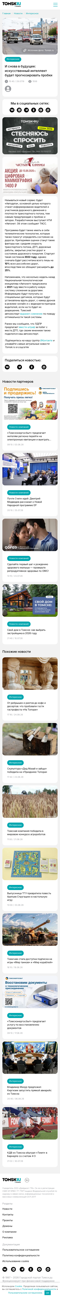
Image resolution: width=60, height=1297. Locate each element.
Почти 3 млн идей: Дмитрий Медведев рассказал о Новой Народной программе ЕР (24, 502)
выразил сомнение (31, 313)
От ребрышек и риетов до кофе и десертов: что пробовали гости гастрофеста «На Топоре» (26, 706)
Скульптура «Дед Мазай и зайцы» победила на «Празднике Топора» (27, 770)
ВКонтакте (46, 340)
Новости (18, 13)
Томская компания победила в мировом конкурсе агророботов (26, 832)
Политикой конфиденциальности (39, 1289)
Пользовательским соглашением (25, 1293)
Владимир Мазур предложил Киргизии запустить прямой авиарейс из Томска (29, 1090)
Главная (6, 13)
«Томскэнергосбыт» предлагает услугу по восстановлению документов (26, 1024)
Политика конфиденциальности (21, 1255)
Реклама (7, 1237)
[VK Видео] (19, 110)
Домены (7, 1225)
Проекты (7, 1220)
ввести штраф (27, 327)
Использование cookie (15, 1261)
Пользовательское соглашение (20, 1249)
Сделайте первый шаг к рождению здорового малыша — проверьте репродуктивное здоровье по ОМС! (28, 567)
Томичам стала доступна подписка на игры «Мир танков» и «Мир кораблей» (30, 960)
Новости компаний (19, 427)
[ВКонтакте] (12, 110)
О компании (9, 1231)
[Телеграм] (26, 110)
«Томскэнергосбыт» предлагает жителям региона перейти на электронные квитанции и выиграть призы (28, 436)
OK (47, 1293)
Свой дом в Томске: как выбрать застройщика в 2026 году (26, 631)
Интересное (32, 13)
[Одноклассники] (33, 110)
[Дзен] (40, 110)
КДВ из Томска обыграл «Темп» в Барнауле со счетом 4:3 (27, 1154)
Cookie (18, 1286)
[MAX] (48, 110)
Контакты (7, 1214)
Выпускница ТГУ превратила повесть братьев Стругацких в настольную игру (29, 896)
